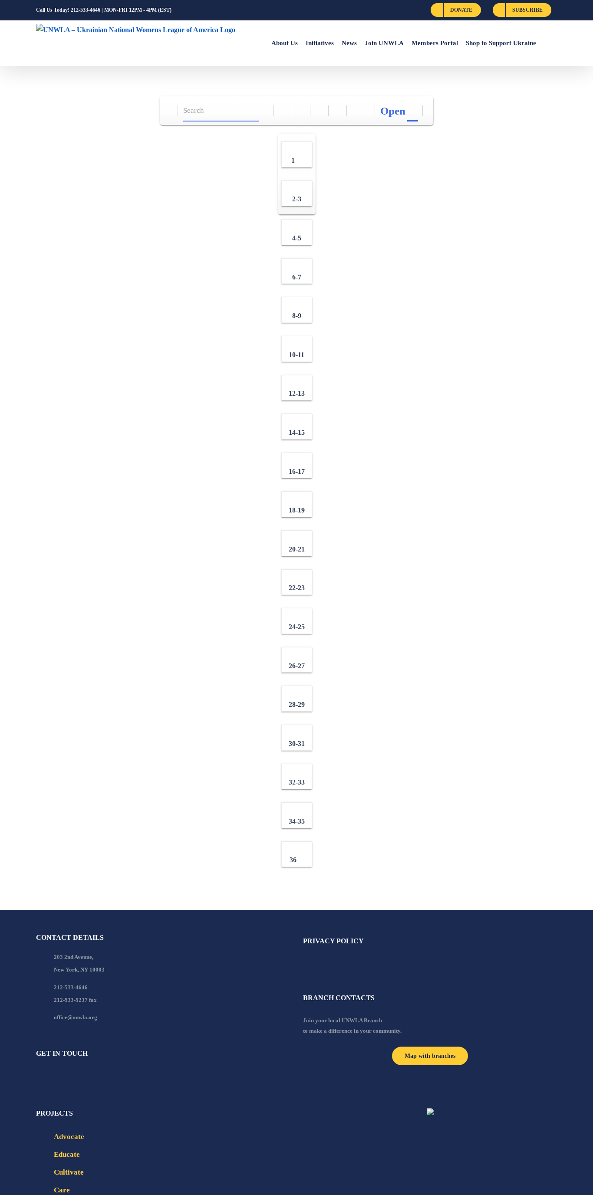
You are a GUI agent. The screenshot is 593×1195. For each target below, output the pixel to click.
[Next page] (366, 110)
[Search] (265, 110)
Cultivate (69, 1172)
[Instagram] (73, 1077)
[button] (546, 43)
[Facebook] (38, 1077)
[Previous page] (356, 110)
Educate (67, 1154)
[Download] (301, 110)
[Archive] (169, 110)
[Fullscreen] (320, 110)
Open (392, 111)
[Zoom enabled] (338, 110)
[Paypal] (62, 1077)
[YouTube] (50, 1077)
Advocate (69, 1137)
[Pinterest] (85, 1077)
